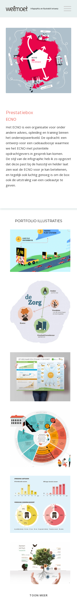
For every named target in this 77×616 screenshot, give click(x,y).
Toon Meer (39, 595)
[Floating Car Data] (40, 250)
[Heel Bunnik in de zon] (40, 377)
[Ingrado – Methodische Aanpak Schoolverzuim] (40, 438)
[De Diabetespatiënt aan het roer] (40, 312)
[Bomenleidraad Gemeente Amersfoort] (40, 562)
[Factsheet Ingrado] (40, 504)
